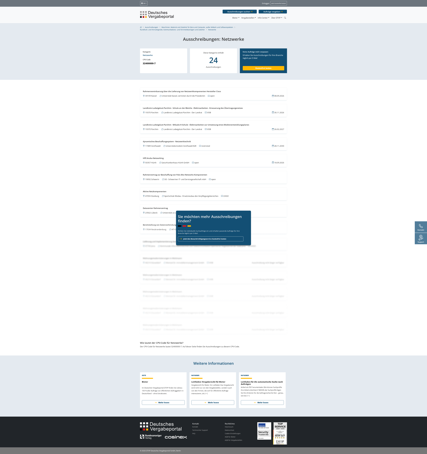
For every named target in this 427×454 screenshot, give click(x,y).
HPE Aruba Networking (153, 158)
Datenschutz (229, 430)
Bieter (235, 17)
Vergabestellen (247, 17)
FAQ (193, 433)
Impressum (229, 427)
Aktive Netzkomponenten (154, 191)
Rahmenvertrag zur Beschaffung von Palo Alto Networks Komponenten (175, 174)
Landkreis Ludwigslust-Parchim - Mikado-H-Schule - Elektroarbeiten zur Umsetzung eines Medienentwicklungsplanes (196, 124)
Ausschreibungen (151, 27)
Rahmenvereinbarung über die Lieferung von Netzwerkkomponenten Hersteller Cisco (182, 91)
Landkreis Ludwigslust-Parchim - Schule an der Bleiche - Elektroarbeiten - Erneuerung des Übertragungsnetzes (193, 108)
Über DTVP (276, 17)
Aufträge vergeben (271, 11)
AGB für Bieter (230, 437)
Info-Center (263, 17)
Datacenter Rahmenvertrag (155, 208)
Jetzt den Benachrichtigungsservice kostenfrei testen (204, 239)
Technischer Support (200, 430)
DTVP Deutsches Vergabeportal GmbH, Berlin (163, 451)
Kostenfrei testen (263, 68)
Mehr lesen (163, 402)
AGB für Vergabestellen (233, 440)
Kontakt (195, 427)
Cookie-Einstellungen (233, 433)
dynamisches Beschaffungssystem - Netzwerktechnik (167, 141)
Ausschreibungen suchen (238, 11)
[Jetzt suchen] (285, 17)
